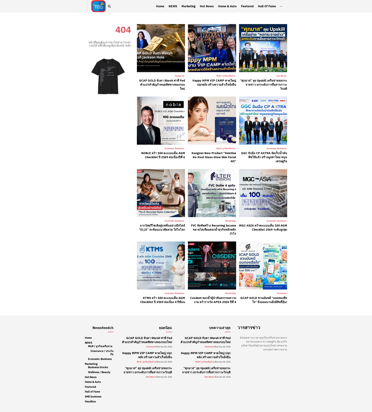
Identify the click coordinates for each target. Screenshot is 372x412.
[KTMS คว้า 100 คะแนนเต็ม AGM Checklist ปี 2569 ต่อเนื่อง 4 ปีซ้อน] (161, 265)
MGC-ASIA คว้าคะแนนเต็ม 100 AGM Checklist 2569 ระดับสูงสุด (263, 227)
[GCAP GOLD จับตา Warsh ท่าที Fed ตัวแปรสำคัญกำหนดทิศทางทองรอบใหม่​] (161, 48)
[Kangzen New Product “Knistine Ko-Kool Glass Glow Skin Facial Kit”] (212, 121)
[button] (109, 6)
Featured (179, 76)
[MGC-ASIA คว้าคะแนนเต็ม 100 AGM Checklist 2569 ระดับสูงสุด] (263, 193)
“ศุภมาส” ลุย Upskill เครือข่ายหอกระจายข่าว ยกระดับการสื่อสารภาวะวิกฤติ (263, 84)
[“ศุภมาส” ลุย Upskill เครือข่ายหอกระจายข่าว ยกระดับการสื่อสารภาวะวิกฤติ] (263, 48)
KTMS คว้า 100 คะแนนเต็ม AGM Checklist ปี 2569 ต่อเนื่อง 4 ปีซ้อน (162, 300)
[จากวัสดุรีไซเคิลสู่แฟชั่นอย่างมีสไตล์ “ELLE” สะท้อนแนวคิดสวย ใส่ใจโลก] (161, 193)
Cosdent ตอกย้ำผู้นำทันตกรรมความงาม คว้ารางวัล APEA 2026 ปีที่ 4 (213, 300)
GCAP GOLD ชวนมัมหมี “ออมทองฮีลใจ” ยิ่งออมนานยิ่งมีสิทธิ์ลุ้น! (263, 300)
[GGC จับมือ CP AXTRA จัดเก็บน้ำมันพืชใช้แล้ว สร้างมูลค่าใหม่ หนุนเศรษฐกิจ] (263, 121)
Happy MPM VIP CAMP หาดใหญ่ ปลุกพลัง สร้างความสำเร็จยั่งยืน (214, 82)
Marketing (230, 221)
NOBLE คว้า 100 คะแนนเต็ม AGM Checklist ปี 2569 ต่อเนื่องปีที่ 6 (163, 155)
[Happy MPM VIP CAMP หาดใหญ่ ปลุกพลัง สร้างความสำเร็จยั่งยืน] (212, 48)
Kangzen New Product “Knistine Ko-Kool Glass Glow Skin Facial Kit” (214, 157)
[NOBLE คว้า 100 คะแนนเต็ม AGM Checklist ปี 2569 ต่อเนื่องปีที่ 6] (161, 121)
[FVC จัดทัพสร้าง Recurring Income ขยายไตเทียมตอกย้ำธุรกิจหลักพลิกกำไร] (212, 193)
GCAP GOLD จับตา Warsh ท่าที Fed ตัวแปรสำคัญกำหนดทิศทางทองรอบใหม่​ (162, 84)
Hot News (281, 76)
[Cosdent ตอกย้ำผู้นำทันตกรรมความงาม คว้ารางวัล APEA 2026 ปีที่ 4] (212, 265)
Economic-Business (174, 149)
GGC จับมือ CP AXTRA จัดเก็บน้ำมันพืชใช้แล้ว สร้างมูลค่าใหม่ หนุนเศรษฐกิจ (264, 157)
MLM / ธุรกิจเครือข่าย (225, 76)
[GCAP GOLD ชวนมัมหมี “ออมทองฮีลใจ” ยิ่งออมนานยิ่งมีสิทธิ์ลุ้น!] (263, 265)
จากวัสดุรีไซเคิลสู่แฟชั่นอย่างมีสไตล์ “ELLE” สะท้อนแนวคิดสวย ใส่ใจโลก (162, 227)
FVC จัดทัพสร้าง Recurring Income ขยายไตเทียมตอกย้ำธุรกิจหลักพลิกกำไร (213, 229)
